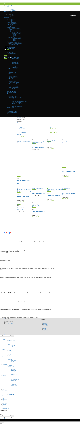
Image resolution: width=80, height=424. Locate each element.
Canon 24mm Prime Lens (38, 193)
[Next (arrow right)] (1, 423)
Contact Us (45, 324)
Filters (18, 122)
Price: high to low (22, 132)
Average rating (22, 128)
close (1, 412)
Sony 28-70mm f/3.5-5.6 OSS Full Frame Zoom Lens (23, 182)
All (50, 127)
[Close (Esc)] (0, 422)
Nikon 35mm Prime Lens (38, 147)
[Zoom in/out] (3, 422)
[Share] (1, 422)
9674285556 (73, 15)
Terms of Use (46, 327)
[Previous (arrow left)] (0, 423)
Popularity (21, 127)
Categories (6, 17)
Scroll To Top (2, 418)
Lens (20, 117)
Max (21, 137)
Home (18, 117)
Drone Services (46, 322)
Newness (21, 129)
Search (12, 335)
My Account (45, 323)
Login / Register (5, 408)
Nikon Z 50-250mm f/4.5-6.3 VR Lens (22, 208)
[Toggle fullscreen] (2, 422)
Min (21, 136)
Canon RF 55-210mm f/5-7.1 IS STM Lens (38, 212)
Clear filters (19, 134)
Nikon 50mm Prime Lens (53, 145)
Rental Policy (45, 325)
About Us (45, 329)
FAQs (44, 328)
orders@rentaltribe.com (11, 324)
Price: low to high (22, 131)
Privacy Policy (46, 330)
